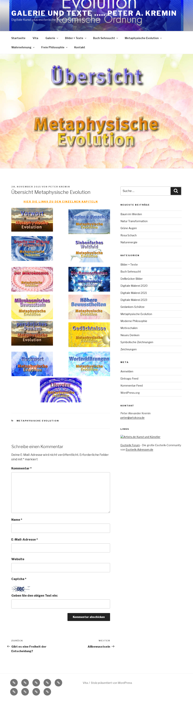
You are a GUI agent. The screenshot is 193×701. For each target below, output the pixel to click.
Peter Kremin (59, 186)
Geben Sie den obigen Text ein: (34, 595)
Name (16, 520)
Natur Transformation (134, 221)
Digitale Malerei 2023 (133, 299)
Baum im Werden (131, 214)
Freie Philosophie (52, 47)
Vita (35, 38)
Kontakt (79, 47)
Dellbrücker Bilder (131, 278)
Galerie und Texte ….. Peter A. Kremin (94, 13)
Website (17, 559)
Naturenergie (128, 242)
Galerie (50, 38)
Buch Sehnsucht (104, 38)
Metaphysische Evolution (142, 38)
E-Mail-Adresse (24, 539)
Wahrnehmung (21, 47)
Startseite (18, 38)
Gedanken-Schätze (132, 306)
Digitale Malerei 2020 (134, 285)
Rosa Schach (128, 235)
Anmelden (126, 371)
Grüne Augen (128, 228)
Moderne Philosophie (133, 321)
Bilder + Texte (74, 38)
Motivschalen (129, 328)
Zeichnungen (128, 349)
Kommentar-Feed (131, 385)
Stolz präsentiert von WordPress (111, 682)
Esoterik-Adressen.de (139, 449)
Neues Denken (129, 335)
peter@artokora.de (132, 417)
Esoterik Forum (130, 445)
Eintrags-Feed (129, 378)
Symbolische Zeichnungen (136, 342)
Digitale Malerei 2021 (133, 292)
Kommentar (21, 468)
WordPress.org (130, 392)
